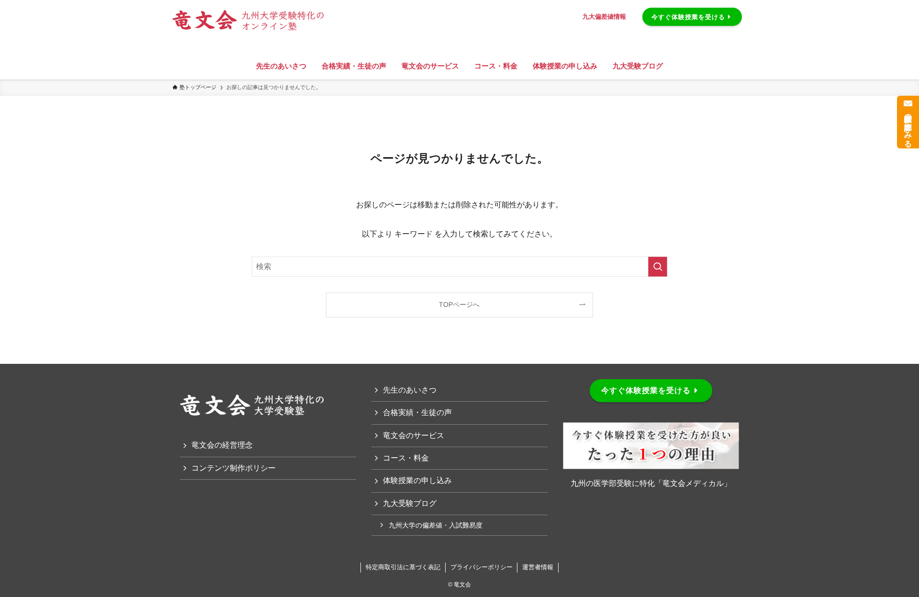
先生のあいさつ (410, 390)
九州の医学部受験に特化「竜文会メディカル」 (651, 483)
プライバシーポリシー (481, 567)
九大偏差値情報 (604, 16)
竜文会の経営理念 (222, 445)
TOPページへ (459, 304)
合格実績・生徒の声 (417, 412)
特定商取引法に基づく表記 (403, 567)
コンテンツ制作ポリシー (233, 468)
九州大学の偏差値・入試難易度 (435, 525)
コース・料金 (406, 458)
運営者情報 (537, 567)
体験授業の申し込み (417, 480)
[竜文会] (344, 14)
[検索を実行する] (657, 267)
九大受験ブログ (410, 503)
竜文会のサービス (413, 435)
